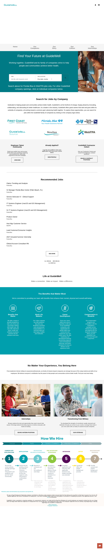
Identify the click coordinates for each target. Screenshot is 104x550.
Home (15, 47)
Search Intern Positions (26, 432)
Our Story (54, 47)
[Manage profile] (95, 5)
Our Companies (34, 47)
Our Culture (72, 47)
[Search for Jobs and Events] (65, 77)
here (48, 497)
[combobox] (22, 79)
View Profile (52, 157)
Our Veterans (78, 432)
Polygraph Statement (53, 505)
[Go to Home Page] (10, 5)
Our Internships (92, 47)
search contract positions (86, 159)
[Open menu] (99, 5)
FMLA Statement (53, 504)
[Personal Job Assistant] (99, 545)
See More (52, 253)
